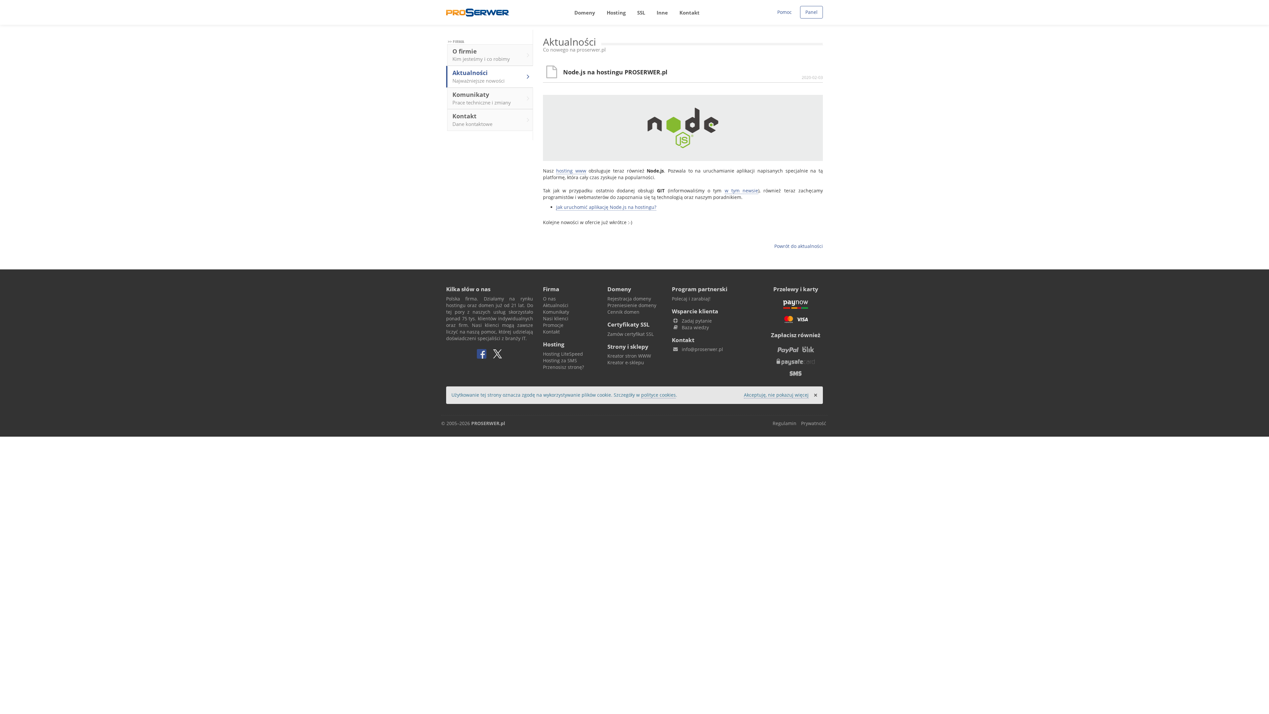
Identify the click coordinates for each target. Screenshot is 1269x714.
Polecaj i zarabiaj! (691, 299)
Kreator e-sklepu (625, 362)
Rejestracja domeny (629, 299)
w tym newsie (741, 190)
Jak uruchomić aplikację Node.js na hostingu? (606, 207)
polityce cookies (658, 395)
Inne (662, 12)
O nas (549, 299)
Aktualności (478, 76)
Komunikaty (481, 98)
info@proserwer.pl (702, 349)
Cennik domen (623, 312)
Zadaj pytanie (697, 321)
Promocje (553, 325)
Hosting (616, 12)
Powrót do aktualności (798, 246)
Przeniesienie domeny (631, 305)
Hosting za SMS (560, 360)
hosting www (571, 171)
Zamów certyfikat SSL (630, 334)
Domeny (584, 12)
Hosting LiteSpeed (563, 354)
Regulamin (784, 423)
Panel (811, 12)
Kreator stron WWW (629, 356)
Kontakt (689, 12)
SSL (641, 12)
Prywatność (813, 423)
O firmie (481, 54)
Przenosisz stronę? (563, 367)
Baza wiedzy (695, 327)
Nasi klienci (555, 318)
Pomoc (784, 12)
